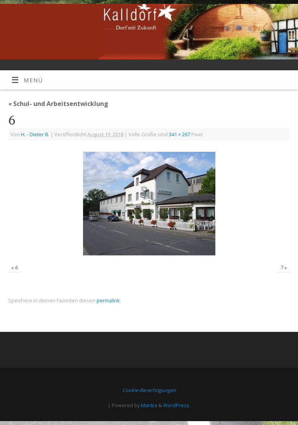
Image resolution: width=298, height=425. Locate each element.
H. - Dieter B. (35, 134)
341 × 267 (179, 134)
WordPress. (177, 405)
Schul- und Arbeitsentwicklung (58, 103)
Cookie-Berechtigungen (149, 390)
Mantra (149, 405)
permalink (108, 300)
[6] (148, 203)
